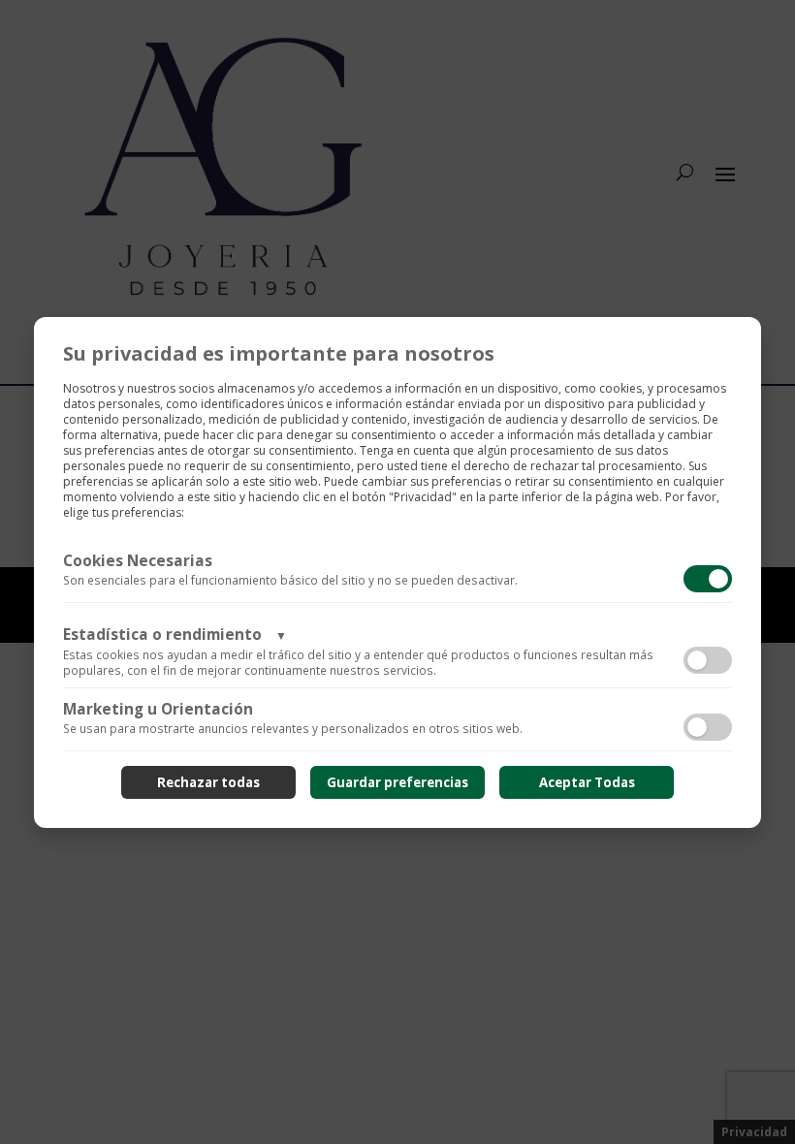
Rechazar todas (208, 782)
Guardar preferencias (397, 782)
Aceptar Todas (587, 782)
